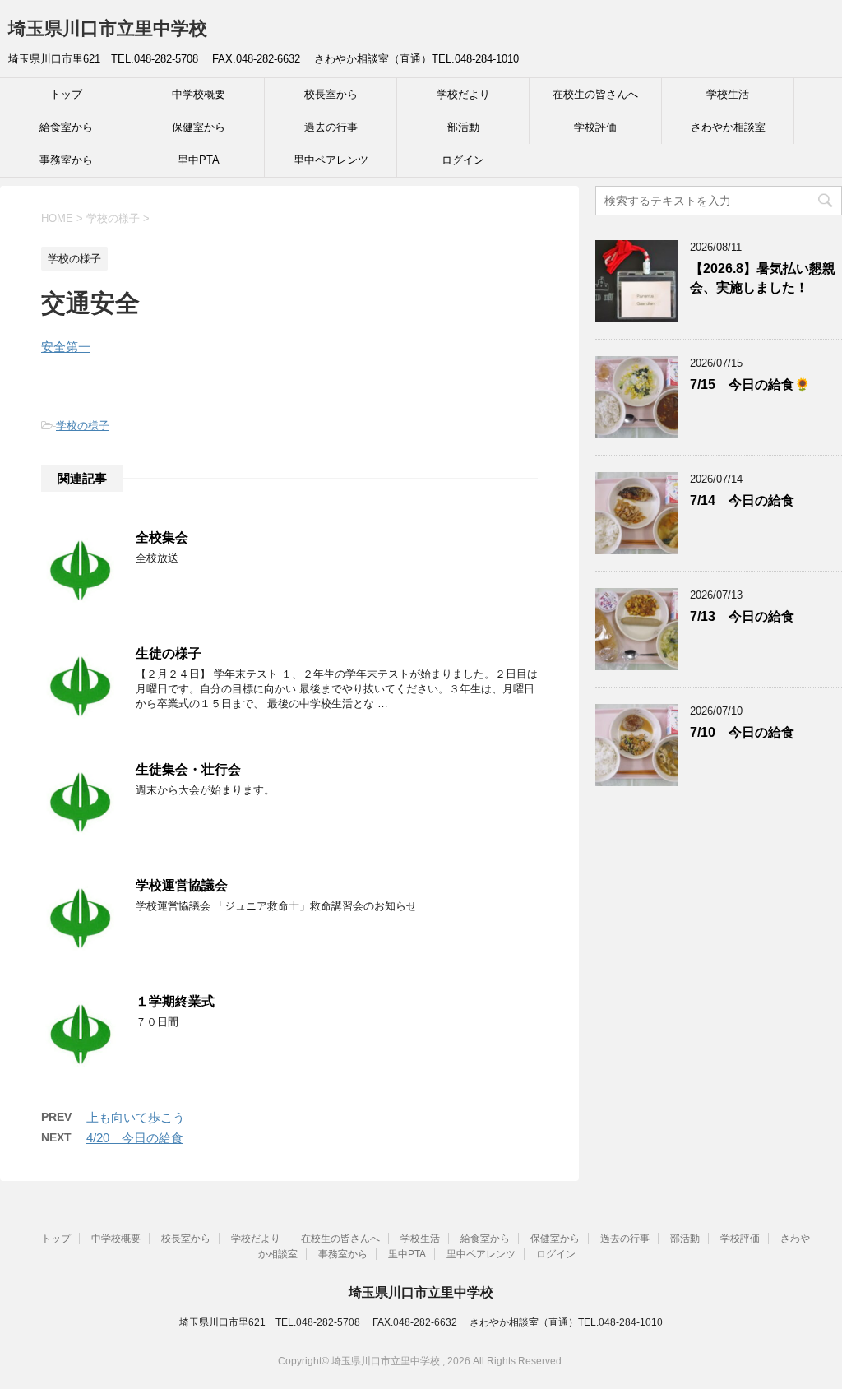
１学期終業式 (175, 1001)
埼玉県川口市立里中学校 (107, 28)
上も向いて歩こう (135, 1117)
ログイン (463, 160)
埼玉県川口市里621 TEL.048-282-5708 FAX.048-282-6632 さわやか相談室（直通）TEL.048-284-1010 (421, 1322)
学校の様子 (82, 425)
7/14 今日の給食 (742, 500)
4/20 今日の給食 (134, 1138)
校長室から (331, 94)
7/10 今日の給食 (742, 732)
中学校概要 (198, 94)
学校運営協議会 (182, 885)
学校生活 (727, 94)
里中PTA (199, 160)
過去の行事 (331, 127)
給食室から (66, 127)
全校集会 (162, 537)
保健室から (198, 127)
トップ (66, 94)
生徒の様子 (168, 653)
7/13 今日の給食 (742, 616)
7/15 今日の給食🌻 (750, 384)
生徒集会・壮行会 (188, 769)
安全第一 (65, 347)
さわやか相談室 (728, 127)
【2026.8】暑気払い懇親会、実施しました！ (762, 278)
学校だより (463, 94)
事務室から (66, 160)
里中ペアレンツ (331, 160)
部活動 (463, 127)
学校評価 (595, 127)
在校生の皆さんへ (595, 94)
